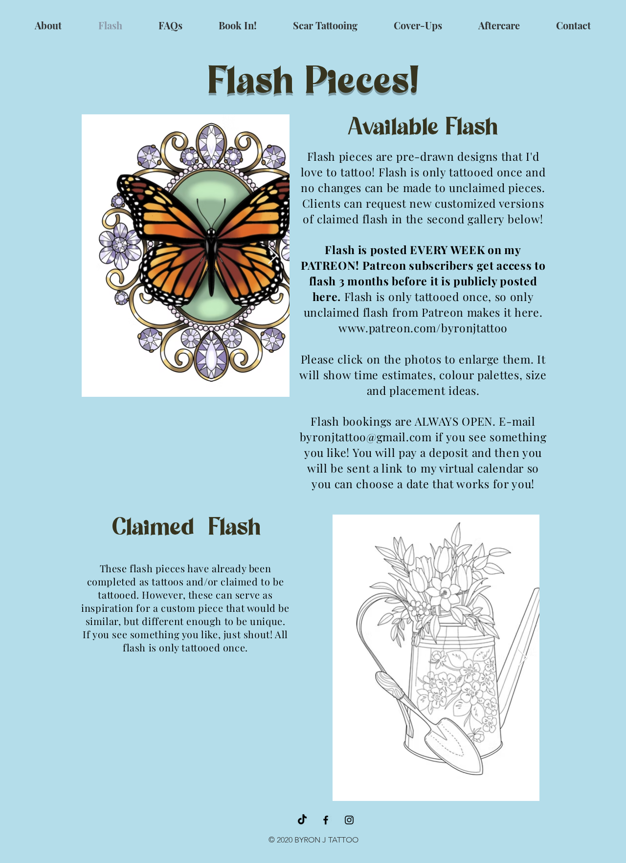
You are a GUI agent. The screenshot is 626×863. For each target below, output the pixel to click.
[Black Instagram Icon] (349, 820)
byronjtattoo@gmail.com (366, 436)
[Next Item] (272, 255)
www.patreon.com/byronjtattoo (423, 327)
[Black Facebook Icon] (326, 820)
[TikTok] (302, 820)
